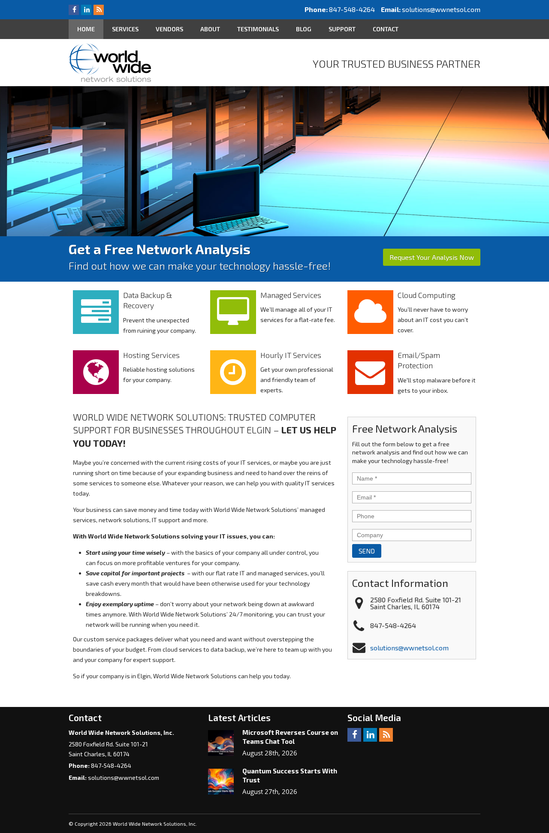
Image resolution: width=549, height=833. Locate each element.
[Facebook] (74, 9)
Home (86, 29)
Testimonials (258, 29)
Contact (385, 29)
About (210, 29)
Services (125, 29)
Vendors (169, 29)
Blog (303, 29)
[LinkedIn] (86, 9)
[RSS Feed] (99, 9)
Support (342, 29)
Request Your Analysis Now (431, 257)
